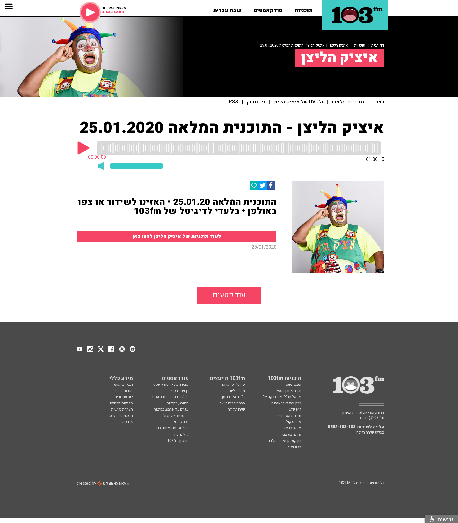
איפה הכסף (292, 428)
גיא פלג (295, 409)
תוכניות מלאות (347, 102)
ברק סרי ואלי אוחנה (286, 403)
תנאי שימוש (123, 384)
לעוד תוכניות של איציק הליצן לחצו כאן (176, 236)
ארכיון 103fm (178, 441)
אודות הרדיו (123, 391)
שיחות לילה (236, 409)
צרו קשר (126, 422)
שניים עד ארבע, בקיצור (171, 409)
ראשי (378, 102)
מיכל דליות (236, 391)
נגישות (444, 519)
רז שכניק (294, 447)
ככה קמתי (181, 422)
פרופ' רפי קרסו (233, 384)
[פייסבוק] (271, 185)
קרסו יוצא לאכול (176, 416)
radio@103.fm (372, 418)
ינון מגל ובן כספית (287, 391)
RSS (233, 102)
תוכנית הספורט (289, 416)
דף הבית (377, 45)
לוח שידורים (124, 397)
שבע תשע (293, 384)
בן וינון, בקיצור (178, 391)
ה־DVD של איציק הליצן (298, 102)
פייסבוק (255, 102)
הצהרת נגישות (122, 409)
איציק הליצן (339, 45)
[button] (303, 8)
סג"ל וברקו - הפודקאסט (170, 397)
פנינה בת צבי (291, 434)
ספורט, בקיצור (178, 403)
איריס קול (293, 422)
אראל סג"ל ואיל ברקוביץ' (282, 397)
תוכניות (359, 45)
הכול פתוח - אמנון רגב (172, 428)
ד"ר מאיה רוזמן (233, 397)
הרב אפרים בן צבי (232, 403)
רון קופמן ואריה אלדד (284, 441)
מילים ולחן (181, 434)
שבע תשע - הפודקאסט (171, 384)
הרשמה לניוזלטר (120, 416)
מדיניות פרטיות (121, 403)
